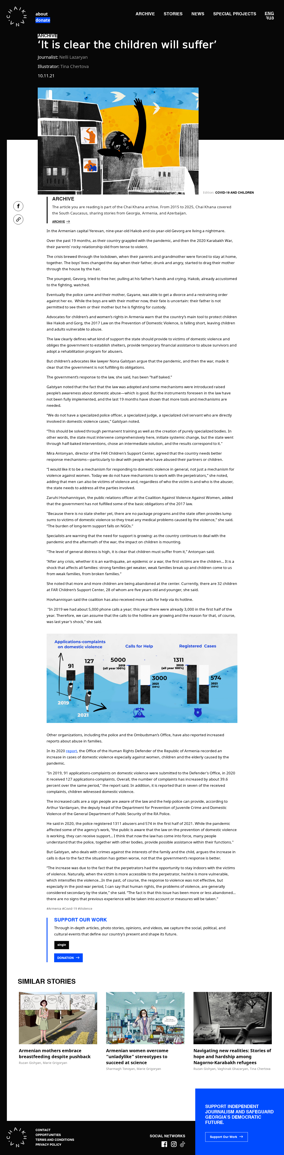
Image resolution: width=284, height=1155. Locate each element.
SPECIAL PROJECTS (234, 14)
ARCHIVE (145, 14)
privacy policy (48, 1144)
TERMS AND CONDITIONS (55, 1139)
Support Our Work (223, 1137)
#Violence (85, 908)
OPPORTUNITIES (48, 1135)
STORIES (173, 14)
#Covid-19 (70, 908)
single (61, 945)
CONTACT (43, 1130)
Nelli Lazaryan (73, 57)
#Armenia (54, 908)
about (42, 14)
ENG (269, 14)
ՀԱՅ (270, 18)
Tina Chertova (74, 66)
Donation (66, 958)
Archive (58, 221)
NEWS (197, 14)
